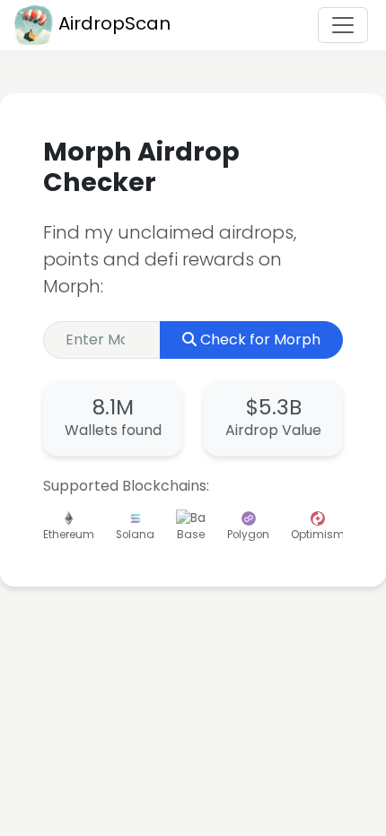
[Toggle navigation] (343, 25)
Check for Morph (260, 339)
